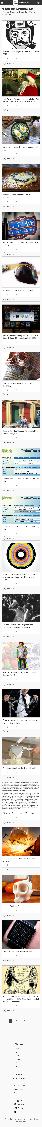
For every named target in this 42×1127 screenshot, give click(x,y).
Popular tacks (19, 1052)
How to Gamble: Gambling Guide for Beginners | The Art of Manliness (18, 626)
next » (29, 1020)
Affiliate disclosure (19, 1093)
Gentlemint (21, 4)
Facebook (20, 1104)
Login (38, 2)
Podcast (19, 1063)
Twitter (20, 1108)
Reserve (19, 1066)
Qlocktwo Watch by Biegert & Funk (17, 951)
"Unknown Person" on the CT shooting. (19, 813)
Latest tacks (19, 1048)
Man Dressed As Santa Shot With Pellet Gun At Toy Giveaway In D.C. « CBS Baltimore (21, 100)
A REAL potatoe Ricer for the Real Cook (19, 768)
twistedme (23, 12)
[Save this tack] (36, 28)
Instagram (20, 1112)
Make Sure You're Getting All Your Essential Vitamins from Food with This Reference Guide (20, 577)
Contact (19, 1082)
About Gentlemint (19, 1078)
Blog (19, 1059)
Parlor (19, 1055)
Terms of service (19, 1086)
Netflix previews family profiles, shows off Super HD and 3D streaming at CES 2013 (20, 336)
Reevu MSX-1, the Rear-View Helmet (18, 290)
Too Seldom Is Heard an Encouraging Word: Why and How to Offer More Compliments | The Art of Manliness (21, 999)
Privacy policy (19, 1089)
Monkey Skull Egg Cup (12, 906)
